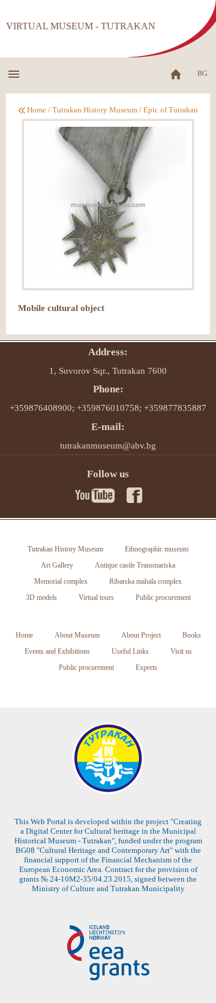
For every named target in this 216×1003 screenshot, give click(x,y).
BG (202, 73)
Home (36, 109)
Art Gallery (57, 565)
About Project (141, 635)
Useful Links (130, 651)
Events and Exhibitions (57, 651)
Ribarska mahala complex (145, 581)
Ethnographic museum (156, 549)
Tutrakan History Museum (94, 109)
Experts (146, 667)
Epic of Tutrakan (170, 109)
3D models (41, 597)
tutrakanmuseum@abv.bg (108, 445)
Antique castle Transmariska (135, 565)
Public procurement (163, 597)
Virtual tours (96, 597)
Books (191, 635)
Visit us (181, 651)
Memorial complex (61, 581)
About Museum (77, 635)
